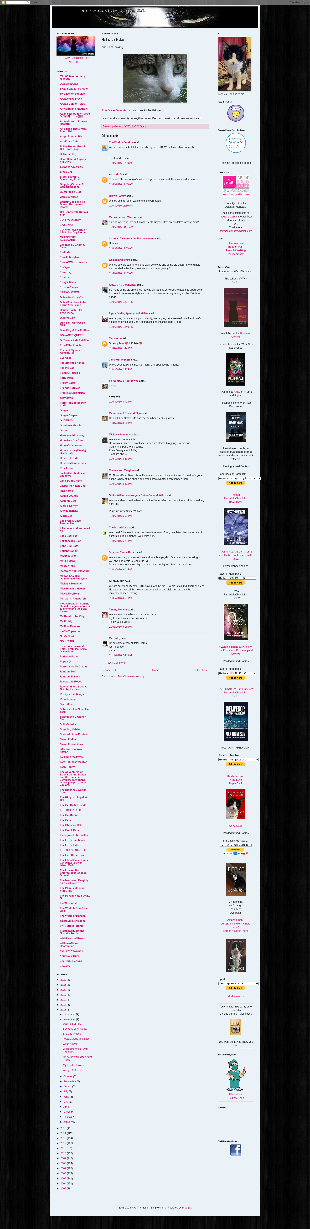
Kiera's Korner (69, 505)
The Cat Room (69, 815)
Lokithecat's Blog (70, 541)
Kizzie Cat (66, 515)
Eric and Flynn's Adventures (70, 351)
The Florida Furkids (121, 142)
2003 (63, 1188)
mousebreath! (236, 254)
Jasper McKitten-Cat (72, 485)
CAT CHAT (66, 224)
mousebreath (227, 216)
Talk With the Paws (71, 757)
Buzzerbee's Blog (71, 192)
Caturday (65, 272)
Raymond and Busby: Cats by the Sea (73, 688)
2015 (63, 1128)
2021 (63, 984)
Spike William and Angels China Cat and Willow (137, 495)
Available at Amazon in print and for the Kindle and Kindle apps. (235, 555)
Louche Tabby (69, 551)
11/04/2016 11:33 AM (121, 248)
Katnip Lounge (69, 495)
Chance (64, 277)
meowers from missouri (74, 571)
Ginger (64, 410)
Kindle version (235, 996)
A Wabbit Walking (236, 250)
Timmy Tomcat (118, 609)
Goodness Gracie (70, 425)
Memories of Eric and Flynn (125, 413)
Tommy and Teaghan (122, 470)
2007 (63, 1168)
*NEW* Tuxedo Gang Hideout (72, 77)
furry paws (66, 398)
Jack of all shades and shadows (73, 474)
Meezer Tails (67, 566)
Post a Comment (115, 662)
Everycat (65, 357)
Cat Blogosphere (70, 219)
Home (155, 670)
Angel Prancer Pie (71, 136)
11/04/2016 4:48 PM (120, 458)
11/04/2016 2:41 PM (120, 369)
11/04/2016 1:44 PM (120, 348)
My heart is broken (73, 1065)
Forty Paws (67, 378)
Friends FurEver (70, 388)
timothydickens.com (72, 920)
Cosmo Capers (69, 287)
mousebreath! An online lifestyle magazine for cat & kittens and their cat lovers (75, 607)
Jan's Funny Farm (71, 480)
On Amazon (236, 825)
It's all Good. (67, 468)
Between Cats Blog (71, 166)
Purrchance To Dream (73, 666)
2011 (63, 1148)
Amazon (238, 391)
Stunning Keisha (70, 729)
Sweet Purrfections (71, 744)
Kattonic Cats (68, 500)
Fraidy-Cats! (67, 383)
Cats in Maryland (70, 257)
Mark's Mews (68, 561)
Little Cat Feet (68, 536)
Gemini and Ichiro (119, 259)
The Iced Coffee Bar (72, 855)
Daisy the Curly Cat (71, 297)
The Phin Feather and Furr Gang (73, 889)
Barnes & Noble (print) (235, 930)
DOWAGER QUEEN (72, 335)
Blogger (186, 1207)
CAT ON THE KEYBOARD (68, 238)
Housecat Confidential (73, 463)
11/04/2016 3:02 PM (120, 401)
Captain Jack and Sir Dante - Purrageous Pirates (72, 204)
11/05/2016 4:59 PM (120, 598)
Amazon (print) (235, 920)
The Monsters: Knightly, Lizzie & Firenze (74, 881)
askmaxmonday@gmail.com (236, 231)
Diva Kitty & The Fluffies (74, 330)
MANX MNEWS (69, 556)
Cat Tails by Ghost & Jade (72, 246)
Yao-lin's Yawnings (71, 951)
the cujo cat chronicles (74, 835)
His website (236, 1094)
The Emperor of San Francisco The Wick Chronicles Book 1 (235, 693)
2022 (63, 979)
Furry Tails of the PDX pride (73, 404)
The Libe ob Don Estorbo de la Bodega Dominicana (73, 873)
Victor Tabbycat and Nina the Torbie (72, 932)
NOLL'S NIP (67, 641)
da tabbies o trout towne (124, 381)
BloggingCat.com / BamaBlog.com (71, 185)
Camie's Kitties (69, 197)
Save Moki (66, 704)
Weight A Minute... (73, 1070)
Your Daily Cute (69, 956)
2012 (63, 1143)
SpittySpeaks (68, 724)
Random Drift (68, 671)
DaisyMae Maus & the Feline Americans (73, 303)
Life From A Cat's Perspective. (70, 522)
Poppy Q (65, 661)
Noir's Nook (67, 636)
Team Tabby (67, 767)
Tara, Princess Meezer (73, 762)
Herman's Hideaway (72, 435)
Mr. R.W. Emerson (70, 626)
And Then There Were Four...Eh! (73, 130)
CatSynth (65, 267)
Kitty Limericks (69, 510)
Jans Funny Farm (119, 359)
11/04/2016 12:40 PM (121, 326)
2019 (63, 994)
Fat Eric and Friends (72, 362)
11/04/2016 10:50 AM (121, 163)
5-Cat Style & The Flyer (74, 88)
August (67, 1086)
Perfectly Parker (69, 656)
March (67, 1111)
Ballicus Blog (68, 154)
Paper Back (236, 783)
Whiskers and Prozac (73, 938)
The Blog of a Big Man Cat (73, 798)
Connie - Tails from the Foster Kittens (131, 238)
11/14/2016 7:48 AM (120, 655)
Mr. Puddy (66, 621)
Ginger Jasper (68, 415)
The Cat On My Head (72, 805)
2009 (63, 1158)
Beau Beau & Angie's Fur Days (73, 160)
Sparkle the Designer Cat (73, 718)
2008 (63, 1163)
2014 (63, 1133)
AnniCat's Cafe (69, 141)
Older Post (201, 670)
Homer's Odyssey (71, 445)
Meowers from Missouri (123, 217)
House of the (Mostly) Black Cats (73, 451)
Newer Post (109, 670)
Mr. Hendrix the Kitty (72, 616)
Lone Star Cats (69, 546)
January (68, 1122)
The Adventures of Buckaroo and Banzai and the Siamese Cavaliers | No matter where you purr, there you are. (73, 778)
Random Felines (70, 676)
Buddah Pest (235, 246)
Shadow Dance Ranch (122, 552)
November (69, 1019)
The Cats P (66, 820)
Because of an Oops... (75, 1028)
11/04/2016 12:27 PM (121, 301)
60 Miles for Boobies (72, 93)
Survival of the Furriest (74, 734)
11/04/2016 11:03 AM (121, 184)
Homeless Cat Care (71, 440)
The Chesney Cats (71, 825)
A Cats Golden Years (72, 103)
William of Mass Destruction (69, 944)
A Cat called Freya (71, 98)
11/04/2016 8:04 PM (120, 569)
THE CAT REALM (70, 810)
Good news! (70, 1044)
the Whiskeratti (69, 903)
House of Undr (69, 458)
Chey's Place (68, 282)
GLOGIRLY (66, 420)
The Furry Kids (69, 845)
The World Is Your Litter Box (74, 909)
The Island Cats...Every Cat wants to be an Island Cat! (74, 863)
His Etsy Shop (236, 1098)
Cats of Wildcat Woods (74, 262)
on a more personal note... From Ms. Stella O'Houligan (73, 649)
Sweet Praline (68, 739)
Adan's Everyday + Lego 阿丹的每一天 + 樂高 (75, 115)
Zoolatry (65, 966)
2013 (63, 1138)
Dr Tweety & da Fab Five (74, 340)
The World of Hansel (72, 915)
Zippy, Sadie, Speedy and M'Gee (128, 313)
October (68, 1076)
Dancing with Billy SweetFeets (71, 311)
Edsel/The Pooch (70, 345)
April (66, 1106)
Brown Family (117, 196)
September (70, 1081)
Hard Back (236, 779)
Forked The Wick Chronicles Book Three (236, 498)
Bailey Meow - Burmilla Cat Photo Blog (74, 147)
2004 (63, 1183)
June (66, 1096)
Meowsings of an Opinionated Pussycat (73, 577)
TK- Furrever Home (71, 925)
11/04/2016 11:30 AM (121, 205)
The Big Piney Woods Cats (73, 791)
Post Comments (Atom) (130, 676)
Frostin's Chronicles (72, 393)
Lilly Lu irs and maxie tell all (75, 529)
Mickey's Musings (120, 434)
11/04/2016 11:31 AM (121, 227)
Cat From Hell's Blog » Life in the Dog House (73, 231)
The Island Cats (118, 527)
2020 (63, 989)
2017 (63, 1004)
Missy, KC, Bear (69, 593)
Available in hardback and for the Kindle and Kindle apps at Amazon (236, 650)
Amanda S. (115, 174)
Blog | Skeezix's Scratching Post (70, 178)
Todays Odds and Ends (76, 1038)
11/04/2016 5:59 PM (120, 516)
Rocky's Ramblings (72, 694)
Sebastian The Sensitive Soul (74, 710)
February (68, 1116)
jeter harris (66, 490)
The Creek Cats (69, 830)
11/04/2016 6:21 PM (120, 541)
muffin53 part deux (71, 631)
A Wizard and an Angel (74, 108)
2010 (63, 1153)
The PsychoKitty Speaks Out (75, 897)
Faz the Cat (67, 368)
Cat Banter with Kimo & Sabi (74, 213)
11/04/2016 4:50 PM (120, 483)
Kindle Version (235, 776)
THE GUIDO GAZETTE (73, 850)
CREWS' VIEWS (69, 292)
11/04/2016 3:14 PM (120, 423)
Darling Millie (68, 317)
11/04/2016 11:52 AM (121, 273)
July (66, 1091)
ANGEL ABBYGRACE (122, 285)
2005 (63, 1178)
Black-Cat (66, 171)
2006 (63, 1173)
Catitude (65, 252)
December (69, 1014)
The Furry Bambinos (72, 840)
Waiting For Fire (72, 1023)
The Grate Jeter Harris (116, 110)
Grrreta (64, 430)
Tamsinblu (115, 338)
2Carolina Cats (69, 83)
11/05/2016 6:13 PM (120, 626)
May (66, 1101)
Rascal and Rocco (71, 681)
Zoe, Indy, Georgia (71, 961)
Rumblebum (67, 699)
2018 (63, 999)
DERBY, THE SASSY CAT (72, 324)
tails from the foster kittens (71, 750)
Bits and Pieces (72, 1033)
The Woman (236, 243)
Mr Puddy (115, 638)
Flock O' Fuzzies (70, 373)
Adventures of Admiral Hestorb (73, 122)
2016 (63, 1009)
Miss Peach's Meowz (72, 588)
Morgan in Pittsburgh (73, 598)
